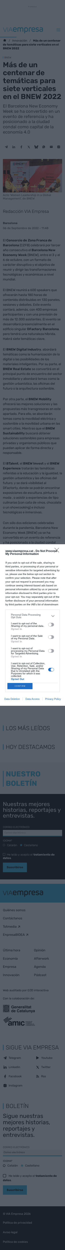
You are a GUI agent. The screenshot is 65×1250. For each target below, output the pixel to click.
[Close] (58, 551)
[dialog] (32, 625)
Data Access (32, 698)
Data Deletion (12, 698)
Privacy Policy (53, 698)
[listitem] (32, 615)
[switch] (51, 624)
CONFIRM (20, 686)
